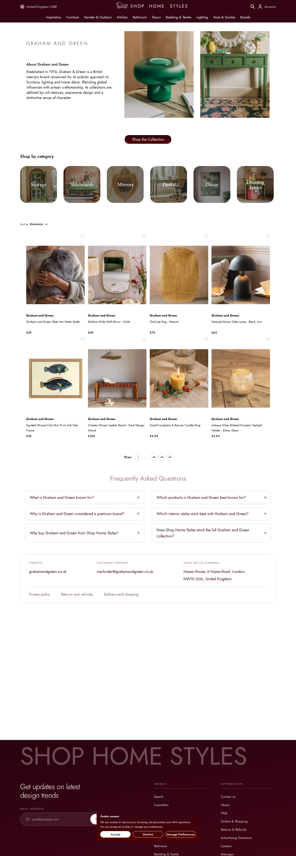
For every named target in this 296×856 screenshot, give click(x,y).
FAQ (224, 813)
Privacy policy (39, 594)
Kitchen (122, 17)
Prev (128, 457)
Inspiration (53, 17)
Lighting (202, 17)
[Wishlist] (82, 236)
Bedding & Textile (178, 17)
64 (170, 457)
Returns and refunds (77, 594)
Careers (226, 846)
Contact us (228, 796)
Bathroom (140, 17)
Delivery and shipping (121, 594)
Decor (156, 17)
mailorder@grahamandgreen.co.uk (125, 571)
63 (162, 457)
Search (158, 796)
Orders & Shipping (234, 821)
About (225, 805)
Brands (245, 17)
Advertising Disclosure (236, 837)
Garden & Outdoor (98, 17)
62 (154, 457)
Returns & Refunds (233, 829)
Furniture (72, 17)
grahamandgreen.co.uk (48, 571)
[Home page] (153, 6)
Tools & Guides (224, 17)
